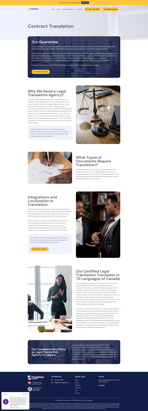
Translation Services (67, 9)
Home (53, 9)
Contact (79, 9)
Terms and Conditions (87, 400)
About (58, 9)
